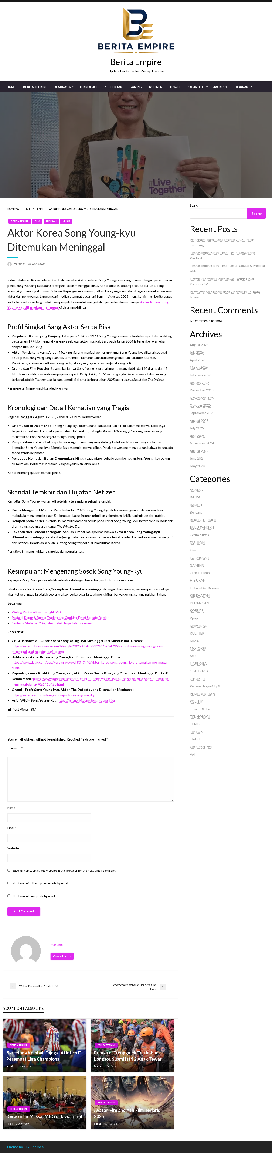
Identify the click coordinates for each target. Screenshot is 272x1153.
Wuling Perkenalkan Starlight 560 (36, 612)
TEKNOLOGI (88, 87)
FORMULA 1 (199, 557)
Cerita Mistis (199, 535)
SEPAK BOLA (200, 709)
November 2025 (202, 398)
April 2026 (197, 360)
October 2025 (200, 405)
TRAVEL (175, 87)
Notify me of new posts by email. (34, 896)
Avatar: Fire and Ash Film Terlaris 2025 (127, 1113)
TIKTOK (196, 731)
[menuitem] (11, 87)
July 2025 (197, 428)
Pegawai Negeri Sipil (205, 686)
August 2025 (199, 420)
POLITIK (196, 701)
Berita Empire (136, 62)
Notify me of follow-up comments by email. (41, 883)
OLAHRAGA (62, 87)
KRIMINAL (198, 625)
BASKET (196, 505)
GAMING (136, 87)
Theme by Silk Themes (25, 1147)
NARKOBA (198, 663)
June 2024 (197, 458)
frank (98, 1066)
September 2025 (202, 413)
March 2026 (199, 367)
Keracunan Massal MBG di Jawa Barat (44, 1116)
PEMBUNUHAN (202, 694)
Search (194, 205)
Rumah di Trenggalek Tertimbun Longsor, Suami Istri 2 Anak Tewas (128, 1055)
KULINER (155, 87)
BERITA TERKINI (34, 87)
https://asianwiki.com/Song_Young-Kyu (86, 700)
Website (13, 848)
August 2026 (199, 345)
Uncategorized (201, 747)
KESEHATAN (113, 87)
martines (20, 264)
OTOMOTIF (196, 87)
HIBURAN (241, 87)
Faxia (10, 1123)
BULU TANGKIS (202, 527)
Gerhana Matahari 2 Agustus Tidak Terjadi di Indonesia (52, 623)
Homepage (13, 208)
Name (12, 807)
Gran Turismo (200, 573)
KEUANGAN (199, 603)
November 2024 (202, 443)
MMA (194, 641)
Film (37, 221)
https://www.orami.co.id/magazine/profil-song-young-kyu (54, 695)
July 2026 (197, 352)
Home (11, 87)
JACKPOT (220, 87)
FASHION (197, 542)
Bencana (196, 512)
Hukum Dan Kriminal (205, 588)
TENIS (195, 724)
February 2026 (200, 375)
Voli (193, 754)
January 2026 (199, 383)
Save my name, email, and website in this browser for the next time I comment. (64, 870)
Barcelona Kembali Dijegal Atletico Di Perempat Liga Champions (44, 1055)
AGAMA (196, 489)
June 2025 (197, 435)
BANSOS (196, 497)
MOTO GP (198, 648)
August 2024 (199, 451)
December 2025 (202, 390)
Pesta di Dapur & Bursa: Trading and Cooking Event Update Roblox (60, 617)
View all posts (62, 956)
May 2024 (197, 466)
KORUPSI (197, 610)
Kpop (194, 618)
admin (10, 1066)
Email (11, 828)
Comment (15, 748)
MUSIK (66, 221)
